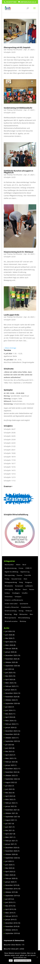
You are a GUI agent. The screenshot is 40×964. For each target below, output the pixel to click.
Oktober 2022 (10, 775)
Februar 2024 (10, 724)
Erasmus (19, 575)
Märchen (18, 589)
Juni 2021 (8, 827)
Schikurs (7, 593)
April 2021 (9, 834)
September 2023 (11, 741)
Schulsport (18, 597)
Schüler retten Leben (11, 604)
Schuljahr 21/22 (9, 446)
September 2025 (11, 666)
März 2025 (9, 683)
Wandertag (8, 614)
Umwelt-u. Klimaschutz (12, 607)
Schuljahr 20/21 (9, 450)
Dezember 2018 (11, 923)
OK (11, 960)
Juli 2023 (8, 745)
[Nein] (37, 957)
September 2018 (11, 933)
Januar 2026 (9, 652)
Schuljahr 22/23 (9, 52)
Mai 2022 (8, 793)
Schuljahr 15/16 (9, 467)
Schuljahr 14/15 (9, 470)
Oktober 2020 (10, 854)
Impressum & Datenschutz (14, 940)
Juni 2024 (8, 710)
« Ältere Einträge (10, 348)
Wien (31, 614)
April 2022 (9, 796)
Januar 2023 (9, 765)
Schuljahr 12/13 (9, 477)
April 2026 (9, 642)
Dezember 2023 (11, 731)
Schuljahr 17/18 (9, 460)
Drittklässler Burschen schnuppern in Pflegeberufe (18, 172)
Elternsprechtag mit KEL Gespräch (17, 47)
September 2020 (11, 858)
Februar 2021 (10, 841)
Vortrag (21, 611)
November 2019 (11, 889)
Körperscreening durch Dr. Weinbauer (18, 252)
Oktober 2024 (10, 700)
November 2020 (11, 851)
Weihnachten (23, 614)
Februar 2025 (10, 686)
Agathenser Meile (10, 356)
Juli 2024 (8, 707)
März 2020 (9, 875)
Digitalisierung (24, 572)
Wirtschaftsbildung (24, 618)
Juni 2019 (8, 902)
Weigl (15, 614)
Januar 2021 (9, 844)
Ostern (25, 589)
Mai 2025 (8, 676)
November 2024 (11, 697)
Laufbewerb (29, 586)
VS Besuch (29, 611)
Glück (25, 579)
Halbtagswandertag (11, 582)
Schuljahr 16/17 (9, 463)
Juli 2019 (8, 899)
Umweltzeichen (26, 607)
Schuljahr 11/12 (9, 481)
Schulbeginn (16, 593)
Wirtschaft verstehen (11, 621)
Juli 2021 (8, 823)
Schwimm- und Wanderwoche (14, 600)
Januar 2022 (9, 806)
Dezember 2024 (11, 693)
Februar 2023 (10, 762)
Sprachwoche (24, 604)
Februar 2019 (10, 916)
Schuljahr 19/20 (9, 453)
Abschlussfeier (9, 565)
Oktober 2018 (10, 930)
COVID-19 (28, 568)
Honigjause (28, 582)
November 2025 (11, 659)
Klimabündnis (9, 586)
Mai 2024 (8, 714)
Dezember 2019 (11, 885)
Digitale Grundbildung (11, 572)
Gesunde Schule (16, 579)
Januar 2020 (9, 882)
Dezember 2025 (11, 655)
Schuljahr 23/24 (9, 439)
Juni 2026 (8, 635)
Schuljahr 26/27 (9, 429)
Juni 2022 (8, 789)
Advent (18, 565)
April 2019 (9, 909)
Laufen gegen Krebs (11, 315)
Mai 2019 (8, 906)
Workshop (23, 621)
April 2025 (9, 679)
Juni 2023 (8, 748)
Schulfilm (25, 593)
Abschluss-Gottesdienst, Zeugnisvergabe (19, 362)
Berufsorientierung (10, 568)
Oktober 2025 (10, 662)
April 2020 (9, 871)
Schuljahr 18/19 (9, 457)
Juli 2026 (8, 631)
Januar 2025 (9, 690)
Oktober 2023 (10, 738)
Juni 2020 (8, 865)
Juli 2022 (8, 786)
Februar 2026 (10, 648)
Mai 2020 (8, 868)
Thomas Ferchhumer (14, 50)
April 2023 (9, 755)
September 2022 (11, 779)
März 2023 (9, 758)
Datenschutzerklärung (22, 960)
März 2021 (9, 837)
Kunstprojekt (19, 586)
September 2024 (11, 703)
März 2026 (9, 645)
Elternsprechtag (10, 575)
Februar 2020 (10, 878)
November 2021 (11, 810)
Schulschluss (9, 597)
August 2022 (10, 782)
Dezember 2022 (11, 769)
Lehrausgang (9, 589)
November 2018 (11, 926)
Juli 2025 (8, 669)
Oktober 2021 (10, 813)
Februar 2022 (10, 803)
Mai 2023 (8, 751)
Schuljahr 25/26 (9, 433)
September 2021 (11, 817)
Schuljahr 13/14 (9, 474)
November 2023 (11, 734)
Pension (31, 589)
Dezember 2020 (11, 847)
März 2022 (9, 799)
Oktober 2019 (10, 892)
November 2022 (11, 772)
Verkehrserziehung (10, 611)
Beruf (24, 565)
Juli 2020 (8, 861)
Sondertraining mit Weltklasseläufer (18, 108)
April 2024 (9, 717)
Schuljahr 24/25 (9, 436)
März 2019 (9, 913)
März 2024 (9, 720)
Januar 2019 (9, 919)
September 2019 (11, 895)
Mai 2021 (8, 830)
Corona (21, 568)
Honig (21, 582)
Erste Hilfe (27, 575)
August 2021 (10, 820)
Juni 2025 (8, 672)
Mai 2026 (8, 638)
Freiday (7, 579)
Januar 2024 (9, 727)
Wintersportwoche (10, 618)
